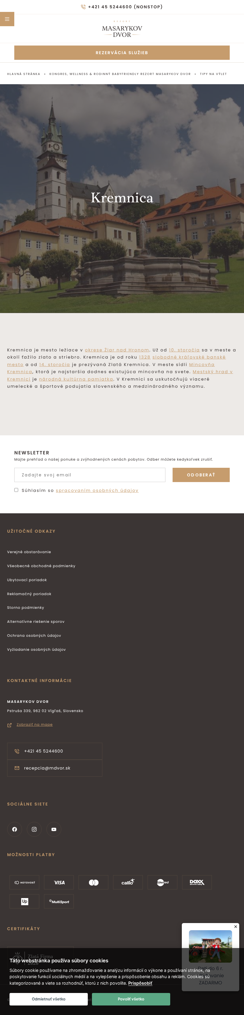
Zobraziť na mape (35, 724)
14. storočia (54, 364)
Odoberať (201, 475)
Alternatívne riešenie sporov (36, 621)
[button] (7, 19)
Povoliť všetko (131, 999)
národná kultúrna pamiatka (76, 379)
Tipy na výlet (213, 74)
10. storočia (184, 350)
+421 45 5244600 (43, 751)
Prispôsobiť (140, 983)
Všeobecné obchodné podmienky (41, 566)
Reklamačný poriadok (29, 594)
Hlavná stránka (23, 74)
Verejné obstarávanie (29, 552)
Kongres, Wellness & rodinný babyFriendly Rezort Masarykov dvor (120, 74)
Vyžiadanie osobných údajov (36, 649)
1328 (145, 357)
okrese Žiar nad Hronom (117, 350)
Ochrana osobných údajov (34, 635)
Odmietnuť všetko (48, 999)
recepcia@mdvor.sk (47, 768)
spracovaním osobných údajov (97, 490)
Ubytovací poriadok (27, 580)
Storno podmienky (25, 607)
